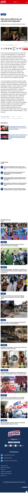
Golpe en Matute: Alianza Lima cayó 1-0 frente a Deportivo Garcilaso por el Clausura (12, 245)
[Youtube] (13, 442)
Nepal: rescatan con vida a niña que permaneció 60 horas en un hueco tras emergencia (13, 323)
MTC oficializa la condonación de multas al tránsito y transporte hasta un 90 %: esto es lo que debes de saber (15, 184)
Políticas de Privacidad (6, 473)
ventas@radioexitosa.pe (8, 455)
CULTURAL (13, 116)
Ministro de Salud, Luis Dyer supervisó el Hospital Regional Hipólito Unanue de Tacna (13, 423)
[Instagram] (15, 442)
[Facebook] (6, 48)
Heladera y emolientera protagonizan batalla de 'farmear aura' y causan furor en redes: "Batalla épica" (12, 297)
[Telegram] (11, 48)
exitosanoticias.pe (7, 458)
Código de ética (4, 465)
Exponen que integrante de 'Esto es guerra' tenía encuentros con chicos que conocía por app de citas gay (15, 167)
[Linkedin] (8, 48)
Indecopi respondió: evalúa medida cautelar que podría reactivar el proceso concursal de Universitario (14, 173)
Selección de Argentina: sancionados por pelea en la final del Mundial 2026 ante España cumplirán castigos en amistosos (14, 271)
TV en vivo (3, 469)
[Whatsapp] (2, 48)
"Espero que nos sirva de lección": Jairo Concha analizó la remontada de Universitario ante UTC (12, 398)
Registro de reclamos (5, 467)
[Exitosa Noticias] (3, 2)
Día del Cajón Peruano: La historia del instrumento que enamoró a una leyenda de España (18, 128)
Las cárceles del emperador (17, 118)
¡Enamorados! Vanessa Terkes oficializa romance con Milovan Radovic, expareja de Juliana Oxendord (15, 189)
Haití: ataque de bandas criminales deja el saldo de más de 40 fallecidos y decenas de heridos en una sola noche (15, 178)
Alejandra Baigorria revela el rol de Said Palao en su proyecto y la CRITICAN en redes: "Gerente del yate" (13, 373)
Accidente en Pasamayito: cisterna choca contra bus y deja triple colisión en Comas (14, 348)
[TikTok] (19, 442)
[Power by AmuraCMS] (24, 487)
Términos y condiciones (6, 471)
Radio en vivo (4, 475)
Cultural (3, 14)
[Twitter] (4, 48)
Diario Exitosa (19, 116)
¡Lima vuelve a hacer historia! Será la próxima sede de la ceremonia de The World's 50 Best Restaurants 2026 (18, 136)
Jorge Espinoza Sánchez (5, 118)
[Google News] (17, 442)
